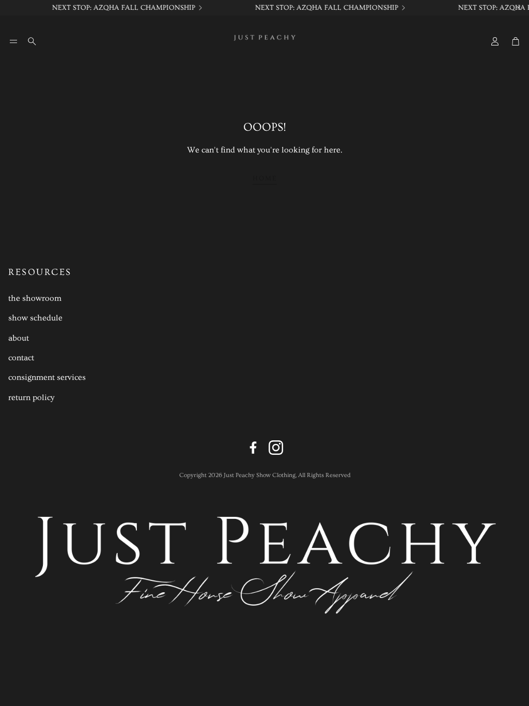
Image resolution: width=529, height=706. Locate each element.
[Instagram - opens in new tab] (276, 447)
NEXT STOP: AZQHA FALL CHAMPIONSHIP (150, 7)
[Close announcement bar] (518, 8)
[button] (13, 41)
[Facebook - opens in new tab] (253, 447)
